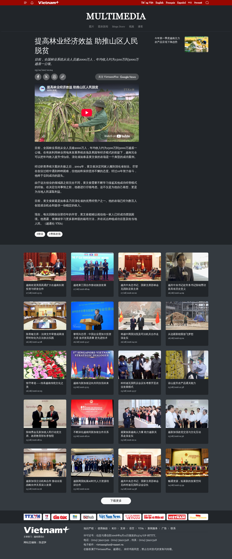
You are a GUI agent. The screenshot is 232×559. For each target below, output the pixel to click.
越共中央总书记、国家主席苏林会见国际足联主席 (140, 287)
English (160, 2)
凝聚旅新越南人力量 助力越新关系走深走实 (139, 434)
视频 (131, 26)
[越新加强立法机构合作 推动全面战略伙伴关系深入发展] (45, 463)
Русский (198, 3)
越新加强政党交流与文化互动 (184, 432)
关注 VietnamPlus (108, 76)
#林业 (40, 233)
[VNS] (109, 517)
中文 (190, 3)
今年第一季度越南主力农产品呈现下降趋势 (167, 40)
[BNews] (75, 517)
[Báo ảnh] (176, 517)
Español (181, 2)
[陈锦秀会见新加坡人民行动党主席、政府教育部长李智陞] (45, 414)
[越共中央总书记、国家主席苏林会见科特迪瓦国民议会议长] (139, 463)
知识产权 (89, 528)
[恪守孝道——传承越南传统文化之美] (45, 365)
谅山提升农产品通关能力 (182, 383)
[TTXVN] (32, 517)
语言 (131, 528)
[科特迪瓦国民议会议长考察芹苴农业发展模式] (139, 365)
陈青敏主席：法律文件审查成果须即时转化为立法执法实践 (45, 336)
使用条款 (103, 528)
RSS (114, 528)
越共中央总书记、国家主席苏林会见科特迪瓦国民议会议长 (140, 483)
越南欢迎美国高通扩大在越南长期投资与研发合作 (45, 287)
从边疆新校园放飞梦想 (180, 334)
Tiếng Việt (147, 2)
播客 (140, 26)
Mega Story (118, 26)
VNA (141, 528)
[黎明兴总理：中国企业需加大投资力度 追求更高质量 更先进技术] (92, 316)
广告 (164, 528)
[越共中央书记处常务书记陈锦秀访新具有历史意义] (187, 267)
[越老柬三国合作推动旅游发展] (92, 267)
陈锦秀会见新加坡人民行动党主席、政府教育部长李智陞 (43, 434)
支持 (122, 528)
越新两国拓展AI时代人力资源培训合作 (91, 483)
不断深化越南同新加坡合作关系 (91, 432)
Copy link (62, 77)
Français (170, 2)
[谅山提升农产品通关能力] (187, 365)
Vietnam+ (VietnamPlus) (49, 2)
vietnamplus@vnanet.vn (109, 544)
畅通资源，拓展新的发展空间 (184, 481)
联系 (173, 528)
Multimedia (116, 16)
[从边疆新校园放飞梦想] (187, 316)
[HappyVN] (198, 517)
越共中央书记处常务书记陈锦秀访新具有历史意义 (187, 287)
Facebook (38, 77)
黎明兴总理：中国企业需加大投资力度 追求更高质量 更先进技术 (92, 336)
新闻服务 (153, 528)
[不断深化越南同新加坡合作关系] (92, 414)
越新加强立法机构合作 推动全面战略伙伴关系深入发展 (44, 483)
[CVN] (132, 517)
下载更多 (116, 500)
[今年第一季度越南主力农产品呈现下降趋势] (196, 44)
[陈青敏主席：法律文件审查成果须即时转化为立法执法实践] (45, 316)
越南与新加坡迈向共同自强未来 (91, 383)
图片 (91, 26)
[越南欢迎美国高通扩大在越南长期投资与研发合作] (45, 267)
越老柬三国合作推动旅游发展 (89, 285)
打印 (54, 77)
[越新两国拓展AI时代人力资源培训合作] (92, 463)
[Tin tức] (60, 517)
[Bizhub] (88, 517)
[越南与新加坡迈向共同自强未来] (92, 365)
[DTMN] (153, 517)
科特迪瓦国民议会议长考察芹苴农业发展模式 (140, 385)
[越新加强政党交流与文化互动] (187, 414)
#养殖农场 (55, 233)
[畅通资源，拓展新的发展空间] (187, 463)
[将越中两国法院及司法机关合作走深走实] (139, 316)
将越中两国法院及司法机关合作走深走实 (140, 336)
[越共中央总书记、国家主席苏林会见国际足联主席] (139, 267)
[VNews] (46, 517)
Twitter (46, 77)
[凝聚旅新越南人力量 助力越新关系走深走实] (139, 414)
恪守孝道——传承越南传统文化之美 (44, 385)
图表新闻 (103, 26)
